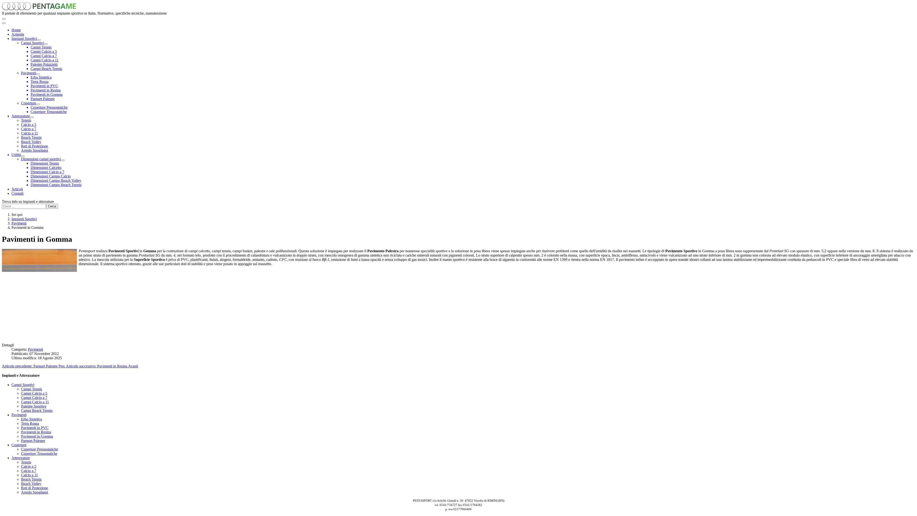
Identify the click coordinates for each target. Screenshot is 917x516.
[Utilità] (23, 156)
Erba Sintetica (41, 77)
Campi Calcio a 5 (44, 51)
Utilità (16, 155)
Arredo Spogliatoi (34, 150)
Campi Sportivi (32, 43)
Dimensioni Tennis (45, 163)
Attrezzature (20, 116)
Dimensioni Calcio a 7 (47, 172)
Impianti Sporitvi (24, 39)
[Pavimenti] (38, 74)
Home (16, 30)
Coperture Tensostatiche (49, 112)
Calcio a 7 (28, 129)
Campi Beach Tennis (46, 69)
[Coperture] (38, 104)
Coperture (28, 103)
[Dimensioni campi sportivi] (62, 160)
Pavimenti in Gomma (47, 94)
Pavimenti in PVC (44, 86)
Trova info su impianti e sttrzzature (28, 201)
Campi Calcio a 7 (44, 56)
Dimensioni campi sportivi (41, 159)
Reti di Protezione (34, 146)
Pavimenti (28, 73)
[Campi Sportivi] (46, 44)
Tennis (26, 120)
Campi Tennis (41, 47)
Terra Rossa (39, 82)
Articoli (17, 189)
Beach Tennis (31, 137)
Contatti (17, 193)
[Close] (4, 23)
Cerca (52, 206)
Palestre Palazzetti (44, 64)
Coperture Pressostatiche (49, 107)
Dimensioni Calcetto (46, 168)
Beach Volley (31, 142)
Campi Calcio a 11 (45, 60)
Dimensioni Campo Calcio (51, 176)
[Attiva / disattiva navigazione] (4, 19)
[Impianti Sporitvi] (39, 40)
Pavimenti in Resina (46, 90)
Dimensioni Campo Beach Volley (56, 180)
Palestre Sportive (33, 406)
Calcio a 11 (29, 133)
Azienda (17, 34)
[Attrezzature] (32, 117)
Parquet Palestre (43, 99)
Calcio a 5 (28, 125)
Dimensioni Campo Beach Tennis (56, 185)
